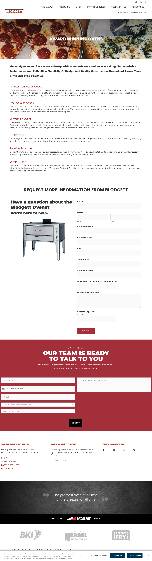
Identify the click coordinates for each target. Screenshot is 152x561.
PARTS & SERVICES (10, 465)
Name (80, 213)
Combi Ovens (18, 161)
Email (80, 202)
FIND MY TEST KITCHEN (62, 461)
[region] (76, 555)
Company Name (86, 226)
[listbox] (38, 404)
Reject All (118, 555)
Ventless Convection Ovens (26, 86)
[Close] (148, 555)
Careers (123, 12)
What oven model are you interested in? (98, 281)
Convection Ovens (20, 118)
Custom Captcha (86, 312)
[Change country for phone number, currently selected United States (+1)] (4, 389)
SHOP (4, 458)
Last (112, 221)
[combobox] (38, 411)
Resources (138, 7)
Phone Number (85, 237)
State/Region (84, 259)
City (80, 248)
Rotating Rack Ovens (22, 148)
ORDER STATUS (8, 461)
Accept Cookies (134, 555)
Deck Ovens (17, 135)
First (79, 221)
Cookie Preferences (99, 555)
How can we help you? (89, 292)
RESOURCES (7, 469)
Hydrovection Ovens (22, 102)
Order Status (138, 12)
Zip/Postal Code (85, 270)
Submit (86, 331)
